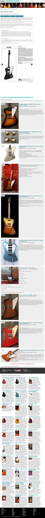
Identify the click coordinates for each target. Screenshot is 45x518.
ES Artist (36, 497)
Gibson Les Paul (19, 387)
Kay (23, 510)
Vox (33, 512)
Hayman (13, 513)
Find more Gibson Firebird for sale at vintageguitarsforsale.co (22, 363)
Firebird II (12, 16)
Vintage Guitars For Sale (27, 371)
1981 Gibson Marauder (20, 429)
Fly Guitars (25, 370)
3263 (30, 478)
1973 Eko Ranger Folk (7, 468)
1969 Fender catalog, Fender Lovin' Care (33, 456)
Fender (2, 512)
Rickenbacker (24, 515)
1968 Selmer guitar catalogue (32, 404)
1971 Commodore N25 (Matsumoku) (20, 417)
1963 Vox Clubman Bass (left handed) (20, 495)
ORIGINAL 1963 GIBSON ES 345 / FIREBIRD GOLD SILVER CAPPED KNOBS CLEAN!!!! (30, 132)
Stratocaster (17, 400)
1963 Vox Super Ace (6, 455)
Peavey (23, 514)
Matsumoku (25, 381)
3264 (39, 475)
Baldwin (2, 509)
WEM (34, 513)
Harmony (13, 512)
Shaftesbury (8, 391)
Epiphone (2, 511)
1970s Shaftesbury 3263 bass (20, 443)
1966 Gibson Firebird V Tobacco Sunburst (27, 267)
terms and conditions (17, 516)
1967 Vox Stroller (6, 495)
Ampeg (2, 508)
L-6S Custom (11, 454)
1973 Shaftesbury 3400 (20, 377)
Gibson (13, 508)
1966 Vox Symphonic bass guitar (21, 469)
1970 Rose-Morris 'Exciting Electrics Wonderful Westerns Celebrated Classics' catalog (8, 483)
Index (2, 16)
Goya (12, 509)
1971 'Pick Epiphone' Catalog (33, 430)
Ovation (23, 513)
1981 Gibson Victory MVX (21, 390)
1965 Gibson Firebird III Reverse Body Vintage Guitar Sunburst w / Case (31, 351)
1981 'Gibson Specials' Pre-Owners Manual (8, 443)
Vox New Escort (23, 456)
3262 (38, 477)
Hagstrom (13, 511)
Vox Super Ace (9, 456)
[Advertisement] (17, 89)
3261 (31, 477)
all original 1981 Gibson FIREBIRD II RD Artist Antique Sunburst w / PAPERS (29, 105)
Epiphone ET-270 (34, 380)
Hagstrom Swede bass (10, 378)
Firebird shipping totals (17, 18)
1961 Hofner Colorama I (7, 416)
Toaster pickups (35, 427)
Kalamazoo (24, 509)
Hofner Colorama (8, 417)
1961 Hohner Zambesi (33, 442)
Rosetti (34, 394)
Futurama (2, 513)
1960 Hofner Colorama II (34, 416)
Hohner (13, 515)
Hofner (13, 514)
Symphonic (22, 470)
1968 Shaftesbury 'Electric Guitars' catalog (34, 469)
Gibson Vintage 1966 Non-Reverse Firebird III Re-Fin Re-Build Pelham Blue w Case (31, 241)
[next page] (31, 64)
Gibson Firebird (4, 17)
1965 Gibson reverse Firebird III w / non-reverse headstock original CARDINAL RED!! (30, 323)
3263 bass (24, 449)
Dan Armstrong (3, 510)
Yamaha (34, 514)
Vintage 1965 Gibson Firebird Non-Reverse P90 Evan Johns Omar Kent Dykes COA (30, 196)
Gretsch (13, 510)
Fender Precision (21, 474)
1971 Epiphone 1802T (33, 377)
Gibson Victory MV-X (24, 391)
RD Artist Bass (7, 16)
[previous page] (2, 64)
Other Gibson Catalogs (19, 16)
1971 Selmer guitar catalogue (19, 404)
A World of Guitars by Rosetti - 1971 (7, 404)
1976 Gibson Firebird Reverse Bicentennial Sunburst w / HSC (31, 165)
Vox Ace (5, 463)
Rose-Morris (12, 392)
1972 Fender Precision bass (34, 481)
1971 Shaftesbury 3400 (7, 390)
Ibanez (23, 508)
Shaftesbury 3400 (21, 379)
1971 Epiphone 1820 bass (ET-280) (7, 430)
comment (29, 97)
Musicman (24, 512)
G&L (2, 514)
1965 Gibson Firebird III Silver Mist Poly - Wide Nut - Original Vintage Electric (31, 147)
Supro (34, 511)
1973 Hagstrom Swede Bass (8, 377)
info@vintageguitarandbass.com (7, 370)
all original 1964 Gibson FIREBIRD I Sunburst (28, 295)
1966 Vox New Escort (20, 455)
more (35, 114)
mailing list (4, 371)
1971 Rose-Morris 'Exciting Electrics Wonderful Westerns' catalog (21, 482)
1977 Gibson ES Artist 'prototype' (33, 495)
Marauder (22, 431)
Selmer (13, 418)
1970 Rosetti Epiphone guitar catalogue (33, 391)
